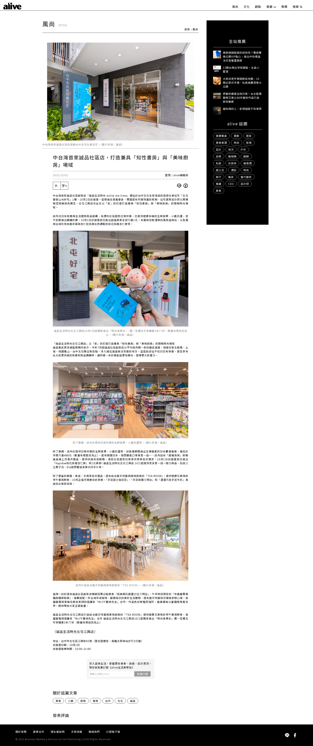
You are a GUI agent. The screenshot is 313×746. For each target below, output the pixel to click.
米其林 (232, 163)
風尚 (235, 6)
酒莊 (234, 170)
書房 (95, 701)
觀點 (258, 6)
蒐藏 (218, 184)
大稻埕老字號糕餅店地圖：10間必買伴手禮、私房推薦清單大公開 (242, 82)
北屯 (120, 701)
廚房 (83, 701)
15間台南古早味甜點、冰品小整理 (241, 69)
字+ (64, 185)
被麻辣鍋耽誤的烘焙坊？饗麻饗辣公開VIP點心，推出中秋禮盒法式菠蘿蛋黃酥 (242, 56)
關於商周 (21, 732)
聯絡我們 (94, 732)
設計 (218, 149)
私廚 (218, 163)
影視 (249, 143)
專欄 (284, 6)
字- (57, 186)
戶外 (243, 149)
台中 (108, 701)
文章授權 (76, 732)
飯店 (231, 177)
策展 (269, 6)
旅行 (218, 177)
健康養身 (221, 136)
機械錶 (232, 156)
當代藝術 (246, 177)
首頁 (187, 29)
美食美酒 (221, 143)
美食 (58, 701)
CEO (231, 184)
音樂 (218, 156)
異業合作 (38, 732)
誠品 (132, 701)
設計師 (245, 184)
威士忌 (220, 170)
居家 (249, 136)
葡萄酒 (247, 163)
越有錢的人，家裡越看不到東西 (242, 109)
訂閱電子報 (113, 732)
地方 (231, 149)
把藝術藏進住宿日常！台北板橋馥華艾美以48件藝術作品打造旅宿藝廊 (242, 97)
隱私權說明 (58, 732)
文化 (247, 6)
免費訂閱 (142, 674)
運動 (236, 136)
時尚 (236, 143)
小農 (71, 701)
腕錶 (246, 156)
